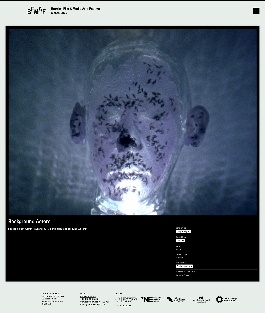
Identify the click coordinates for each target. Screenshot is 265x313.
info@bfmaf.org (88, 296)
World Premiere (184, 266)
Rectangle (126, 305)
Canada (180, 240)
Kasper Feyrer (183, 231)
